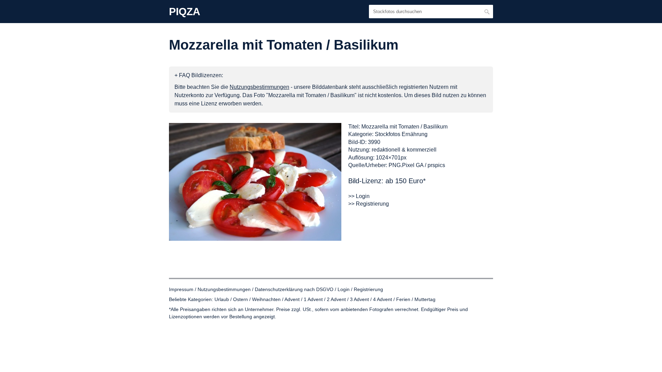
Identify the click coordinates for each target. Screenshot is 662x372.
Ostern (240, 299)
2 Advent (336, 299)
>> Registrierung (368, 204)
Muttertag (424, 299)
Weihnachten (266, 299)
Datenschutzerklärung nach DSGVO (294, 289)
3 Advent (359, 299)
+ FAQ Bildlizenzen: (198, 75)
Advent (292, 299)
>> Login (359, 196)
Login (344, 289)
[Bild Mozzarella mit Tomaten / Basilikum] (255, 182)
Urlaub (221, 299)
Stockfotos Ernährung (401, 134)
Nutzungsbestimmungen (224, 289)
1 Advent (313, 299)
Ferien (403, 299)
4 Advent (382, 299)
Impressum (181, 289)
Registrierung (368, 289)
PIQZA (184, 12)
